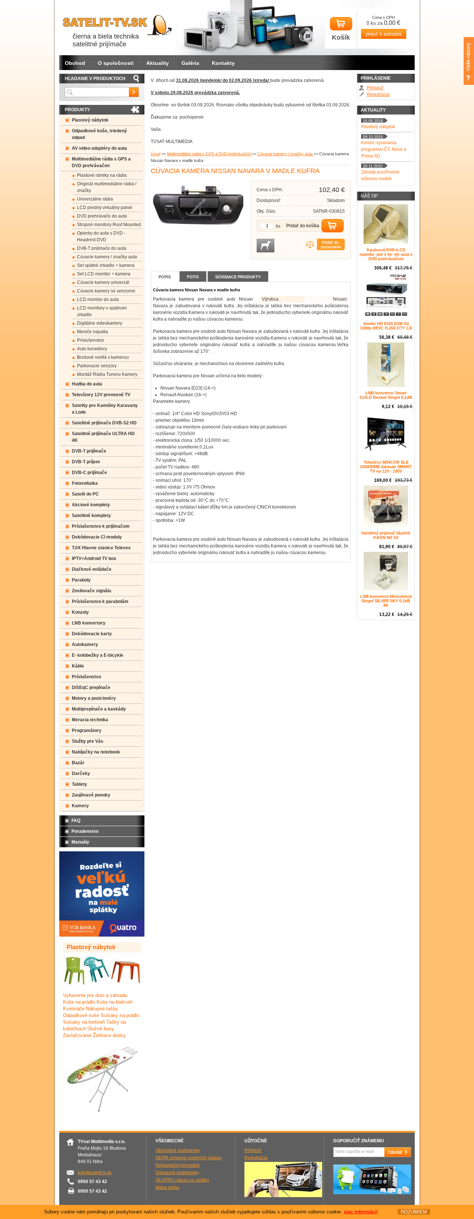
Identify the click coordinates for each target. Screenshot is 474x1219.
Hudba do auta (87, 384)
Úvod (155, 154)
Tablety (79, 784)
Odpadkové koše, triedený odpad (99, 134)
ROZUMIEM (414, 1212)
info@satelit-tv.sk (94, 1172)
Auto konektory (92, 348)
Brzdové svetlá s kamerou (103, 357)
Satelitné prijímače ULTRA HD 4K (103, 437)
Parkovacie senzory (97, 365)
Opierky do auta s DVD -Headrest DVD (101, 236)
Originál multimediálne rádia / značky (106, 187)
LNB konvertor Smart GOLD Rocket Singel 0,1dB (386, 395)
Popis (164, 277)
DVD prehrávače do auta (102, 216)
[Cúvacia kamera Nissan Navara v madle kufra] (199, 231)
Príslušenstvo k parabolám (100, 601)
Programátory (86, 730)
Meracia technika (90, 719)
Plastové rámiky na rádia (102, 175)
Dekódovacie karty (92, 633)
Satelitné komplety (91, 515)
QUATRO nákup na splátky (182, 1180)
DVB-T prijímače (89, 451)
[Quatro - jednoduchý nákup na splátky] (101, 935)
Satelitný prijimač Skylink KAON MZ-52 (385, 535)
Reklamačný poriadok (178, 1165)
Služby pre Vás (87, 741)
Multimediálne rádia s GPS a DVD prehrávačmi (209, 154)
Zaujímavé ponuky (91, 795)
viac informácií (361, 1212)
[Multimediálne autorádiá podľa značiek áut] (283, 1195)
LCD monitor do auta (98, 299)
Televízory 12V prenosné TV (101, 394)
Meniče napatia (92, 331)
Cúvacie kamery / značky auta (285, 154)
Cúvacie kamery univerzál (103, 282)
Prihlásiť (375, 87)
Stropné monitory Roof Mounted (109, 224)
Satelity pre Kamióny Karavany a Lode (105, 409)
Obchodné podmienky (178, 1150)
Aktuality (157, 63)
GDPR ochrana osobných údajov (189, 1157)
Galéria (190, 63)
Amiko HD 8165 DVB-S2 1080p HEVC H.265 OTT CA (386, 325)
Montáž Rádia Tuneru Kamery (107, 374)
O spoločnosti (116, 63)
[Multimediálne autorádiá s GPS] (372, 1192)
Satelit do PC (85, 494)
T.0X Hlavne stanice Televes (101, 547)
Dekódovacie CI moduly (97, 537)
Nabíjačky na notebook (96, 752)
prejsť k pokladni (383, 34)
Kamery (80, 805)
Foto (193, 277)
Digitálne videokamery (99, 323)
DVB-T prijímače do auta (101, 248)
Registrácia (378, 94)
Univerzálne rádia (95, 199)
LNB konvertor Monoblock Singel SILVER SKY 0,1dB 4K (386, 600)
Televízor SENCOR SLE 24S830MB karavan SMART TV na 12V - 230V (386, 466)
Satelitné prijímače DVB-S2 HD (104, 422)
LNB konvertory (89, 623)
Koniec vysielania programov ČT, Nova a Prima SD (383, 149)
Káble (78, 666)
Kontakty (223, 63)
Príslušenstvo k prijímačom (101, 526)
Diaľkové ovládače (91, 569)
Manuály (80, 842)
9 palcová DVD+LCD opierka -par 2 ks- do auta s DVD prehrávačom (386, 254)
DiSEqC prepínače (91, 687)
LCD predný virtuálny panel (104, 207)
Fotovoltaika (85, 483)
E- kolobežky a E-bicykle (97, 655)
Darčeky (81, 773)
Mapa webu (167, 1187)
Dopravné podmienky (177, 1172)
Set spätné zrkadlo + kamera (105, 265)
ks (278, 226)
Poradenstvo (85, 831)
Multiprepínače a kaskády (99, 709)
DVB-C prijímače (89, 472)
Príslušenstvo (90, 340)
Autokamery (85, 644)
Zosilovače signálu (91, 590)
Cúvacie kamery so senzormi (106, 291)
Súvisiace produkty (238, 277)
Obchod (75, 63)
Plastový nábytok (90, 120)
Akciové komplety (91, 504)
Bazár (78, 762)
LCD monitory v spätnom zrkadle (102, 311)
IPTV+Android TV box (94, 558)
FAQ (75, 820)
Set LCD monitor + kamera (103, 273)
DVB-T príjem (86, 461)
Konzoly (80, 612)
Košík (341, 37)
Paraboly (81, 580)
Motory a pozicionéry (94, 698)
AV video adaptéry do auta (99, 148)
